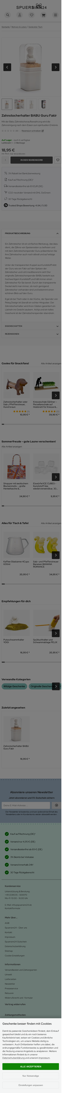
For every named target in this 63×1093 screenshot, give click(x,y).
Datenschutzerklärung (13, 1057)
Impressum (44, 1057)
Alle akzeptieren (30, 1066)
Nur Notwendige (30, 1076)
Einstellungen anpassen (31, 1085)
